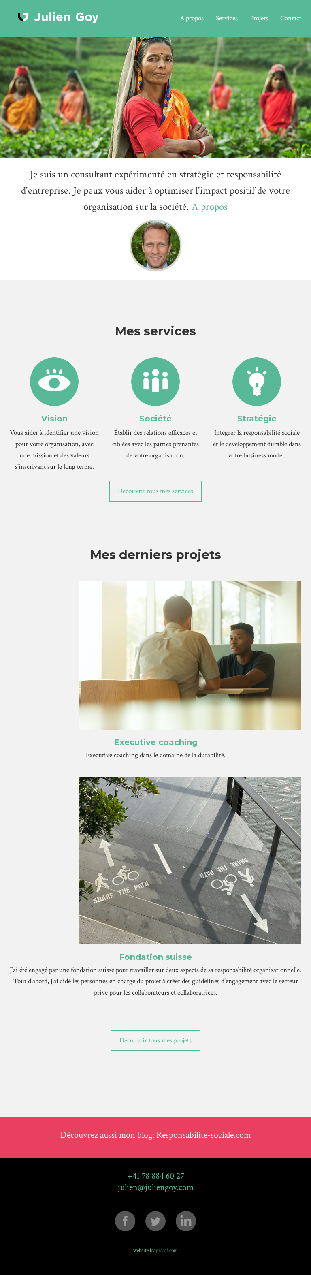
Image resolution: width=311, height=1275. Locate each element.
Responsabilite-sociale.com (203, 1135)
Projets (259, 18)
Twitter (155, 1221)
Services (227, 18)
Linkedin (186, 1221)
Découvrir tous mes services (155, 491)
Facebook (125, 1221)
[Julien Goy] (58, 17)
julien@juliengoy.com (156, 1187)
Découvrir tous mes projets (155, 1040)
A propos (192, 18)
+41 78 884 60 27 (155, 1176)
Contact (290, 18)
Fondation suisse (155, 957)
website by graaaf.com (155, 1250)
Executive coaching (156, 742)
